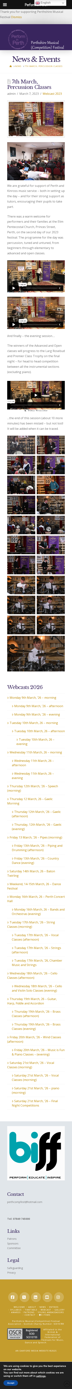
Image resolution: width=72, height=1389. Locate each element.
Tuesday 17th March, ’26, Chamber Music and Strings (37, 963)
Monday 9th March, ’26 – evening (37, 714)
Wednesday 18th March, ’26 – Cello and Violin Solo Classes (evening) (37, 988)
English (45, 2)
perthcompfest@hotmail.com (24, 1202)
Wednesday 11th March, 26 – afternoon (33, 763)
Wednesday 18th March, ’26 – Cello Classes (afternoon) (32, 975)
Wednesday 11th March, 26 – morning (36, 752)
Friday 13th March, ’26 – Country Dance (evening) (35, 860)
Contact (30, 1314)
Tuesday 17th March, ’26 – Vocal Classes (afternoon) (35, 937)
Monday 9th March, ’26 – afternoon (38, 706)
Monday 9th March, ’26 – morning (33, 698)
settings (41, 1376)
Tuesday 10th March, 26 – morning (34, 723)
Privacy (11, 1272)
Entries (53, 1307)
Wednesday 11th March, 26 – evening (33, 776)
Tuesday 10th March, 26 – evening (35, 741)
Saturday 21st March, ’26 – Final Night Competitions (35, 1103)
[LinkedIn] (36, 1297)
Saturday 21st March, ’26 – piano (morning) (35, 1090)
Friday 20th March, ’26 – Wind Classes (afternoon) (34, 1039)
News (43, 1307)
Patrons (12, 1238)
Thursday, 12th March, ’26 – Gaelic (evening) (36, 827)
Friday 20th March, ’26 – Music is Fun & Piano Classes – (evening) (38, 1052)
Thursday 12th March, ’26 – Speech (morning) (32, 788)
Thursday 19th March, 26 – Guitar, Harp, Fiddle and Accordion (32, 1001)
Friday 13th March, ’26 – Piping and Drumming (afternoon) (37, 848)
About (32, 1307)
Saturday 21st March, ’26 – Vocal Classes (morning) (30, 1065)
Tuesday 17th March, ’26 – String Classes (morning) (31, 924)
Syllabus (15, 1309)
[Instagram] (59, 1297)
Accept (10, 1382)
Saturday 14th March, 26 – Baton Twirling (31, 873)
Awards (15, 1312)
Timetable (31, 1309)
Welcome (19, 1307)
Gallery (59, 1309)
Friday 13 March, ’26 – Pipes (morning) (36, 837)
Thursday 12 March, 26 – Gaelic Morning (30, 801)
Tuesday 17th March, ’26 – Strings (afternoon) (36, 950)
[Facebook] (13, 1297)
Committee (14, 1248)
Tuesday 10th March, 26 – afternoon (39, 731)
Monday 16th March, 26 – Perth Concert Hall (36, 899)
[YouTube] (47, 1297)
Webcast (46, 1309)
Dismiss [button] (16, 17)
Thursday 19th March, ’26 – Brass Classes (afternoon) (36, 1014)
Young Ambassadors (51, 1312)
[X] (25, 1297)
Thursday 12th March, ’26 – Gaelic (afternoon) (36, 814)
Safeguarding (15, 1268)
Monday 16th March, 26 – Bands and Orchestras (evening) (38, 911)
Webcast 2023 (52, 94)
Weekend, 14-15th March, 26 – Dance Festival (34, 886)
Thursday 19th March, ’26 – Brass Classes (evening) (36, 1026)
